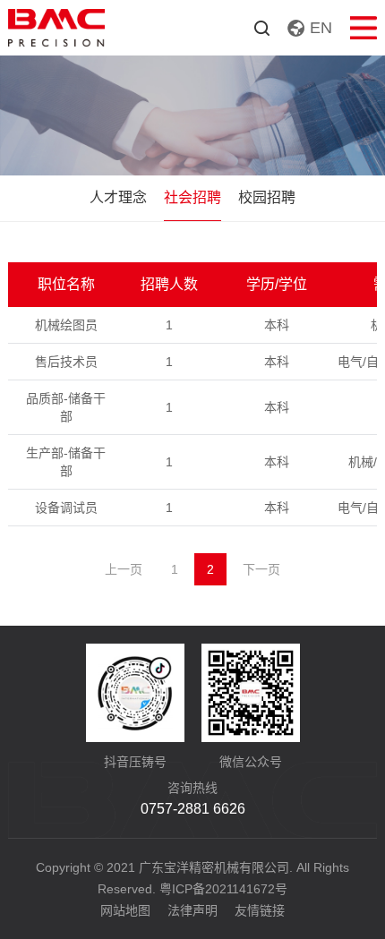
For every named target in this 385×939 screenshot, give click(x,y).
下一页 (261, 569)
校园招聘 (266, 197)
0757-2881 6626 (193, 808)
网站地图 (125, 910)
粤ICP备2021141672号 (223, 889)
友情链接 (260, 910)
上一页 (123, 569)
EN (321, 28)
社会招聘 (192, 197)
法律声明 (192, 910)
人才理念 (118, 197)
